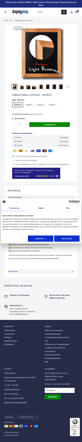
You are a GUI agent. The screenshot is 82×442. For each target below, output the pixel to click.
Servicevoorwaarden (52, 355)
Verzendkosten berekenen (21, 114)
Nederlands (9, 417)
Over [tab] (68, 208)
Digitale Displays (10, 341)
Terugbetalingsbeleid (53, 358)
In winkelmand (49, 125)
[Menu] (78, 419)
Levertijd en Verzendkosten (55, 348)
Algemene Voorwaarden (54, 330)
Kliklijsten (8, 337)
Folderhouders (9, 330)
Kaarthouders (9, 334)
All (11, 20)
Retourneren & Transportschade (57, 344)
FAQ (46, 341)
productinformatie (40, 197)
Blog (46, 362)
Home (6, 20)
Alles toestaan (67, 238)
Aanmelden (52, 397)
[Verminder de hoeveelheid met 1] (14, 124)
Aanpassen (39, 238)
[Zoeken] (64, 12)
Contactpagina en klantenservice (57, 337)
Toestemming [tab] (14, 208)
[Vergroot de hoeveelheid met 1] (26, 124)
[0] (76, 12)
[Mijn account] (72, 12)
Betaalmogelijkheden (53, 334)
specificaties (40, 271)
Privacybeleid (50, 351)
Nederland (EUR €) (26, 417)
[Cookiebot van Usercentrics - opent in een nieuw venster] (70, 201)
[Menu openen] (5, 12)
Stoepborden (9, 344)
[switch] (75, 434)
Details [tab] (41, 208)
